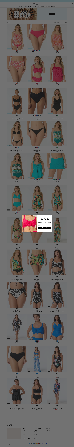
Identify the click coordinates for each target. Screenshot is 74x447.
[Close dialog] (51, 215)
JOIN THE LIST (44, 227)
